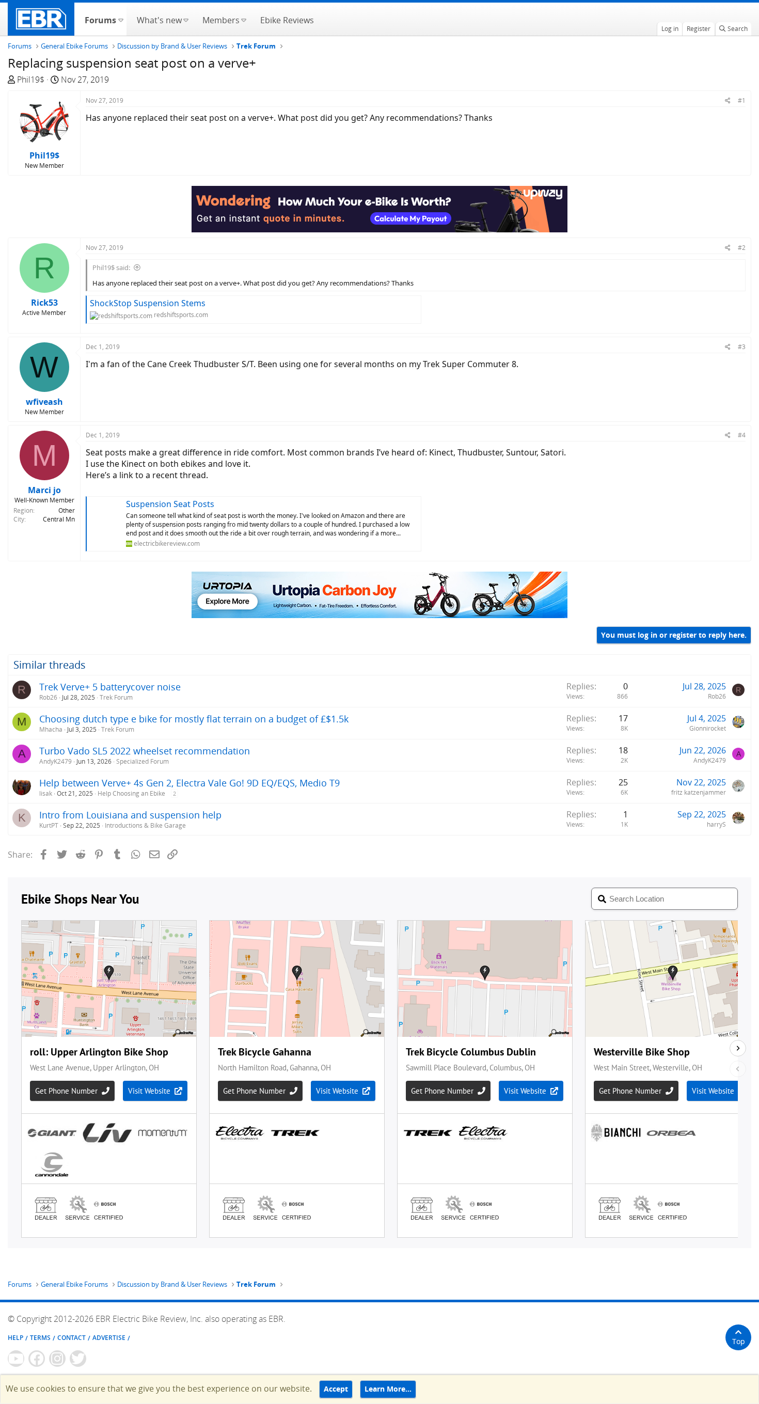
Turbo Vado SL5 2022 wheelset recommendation (144, 751)
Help (15, 1337)
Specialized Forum (142, 761)
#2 (742, 247)
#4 (742, 435)
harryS (716, 824)
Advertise (108, 1337)
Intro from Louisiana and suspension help (130, 815)
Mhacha (50, 729)
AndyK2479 (55, 761)
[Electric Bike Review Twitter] (78, 1358)
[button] (120, 19)
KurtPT (48, 825)
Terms (40, 1337)
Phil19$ (30, 79)
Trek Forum (116, 697)
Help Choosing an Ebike (131, 793)
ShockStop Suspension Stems (147, 303)
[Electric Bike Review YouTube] (16, 1358)
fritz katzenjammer (698, 792)
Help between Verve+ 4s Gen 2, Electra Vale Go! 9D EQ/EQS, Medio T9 (189, 783)
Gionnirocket (707, 728)
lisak (45, 793)
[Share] (727, 100)
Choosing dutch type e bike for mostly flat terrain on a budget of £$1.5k (194, 719)
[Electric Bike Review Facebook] (36, 1358)
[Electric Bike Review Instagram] (57, 1358)
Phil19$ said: (111, 267)
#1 (742, 100)
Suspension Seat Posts (170, 504)
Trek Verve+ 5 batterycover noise (110, 687)
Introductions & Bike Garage (145, 825)
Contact (71, 1337)
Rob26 (48, 697)
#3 (742, 346)
